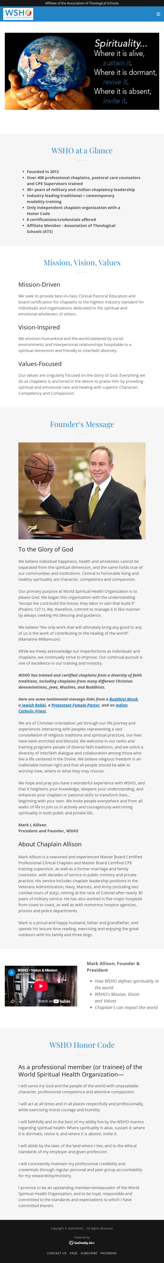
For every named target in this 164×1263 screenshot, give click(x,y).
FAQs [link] (74, 1253)
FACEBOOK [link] (109, 1253)
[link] (18, 14)
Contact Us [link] (57, 1253)
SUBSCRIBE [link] (89, 1253)
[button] (158, 14)
